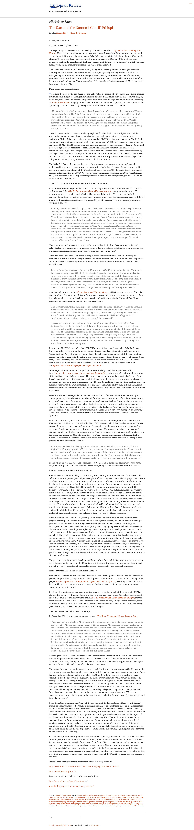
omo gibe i (130, 804)
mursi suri (122, 804)
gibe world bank (136, 802)
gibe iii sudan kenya (96, 802)
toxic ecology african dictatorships (84, 806)
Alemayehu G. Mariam (78, 33)
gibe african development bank (121, 799)
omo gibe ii (138, 804)
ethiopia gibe (120, 797)
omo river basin (54, 806)
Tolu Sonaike (94, 825)
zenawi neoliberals (127, 806)
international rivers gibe (69, 804)
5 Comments (138, 806)
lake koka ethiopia (98, 804)
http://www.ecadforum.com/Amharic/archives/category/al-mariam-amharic (84, 766)
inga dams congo (55, 804)
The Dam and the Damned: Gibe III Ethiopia (82, 28)
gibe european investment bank (77, 802)
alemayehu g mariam (113, 795)
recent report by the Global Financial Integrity (113, 598)
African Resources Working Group (92, 292)
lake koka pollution (111, 804)
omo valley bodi (66, 806)
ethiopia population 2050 (58, 799)
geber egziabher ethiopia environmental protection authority (88, 799)
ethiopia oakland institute (134, 797)
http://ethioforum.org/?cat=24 (62, 771)
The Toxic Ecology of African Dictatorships (117, 616)
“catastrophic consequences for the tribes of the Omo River (80, 373)
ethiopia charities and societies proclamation (99, 797)
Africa (58, 795)
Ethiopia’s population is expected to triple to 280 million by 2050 (85, 581)
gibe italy (106, 802)
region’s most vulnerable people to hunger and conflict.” (78, 365)
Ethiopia (63, 795)
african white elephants (97, 795)
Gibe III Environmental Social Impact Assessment (91, 191)
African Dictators (82, 795)
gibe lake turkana (116, 802)
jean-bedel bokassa (84, 804)
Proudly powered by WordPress (60, 825)
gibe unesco (127, 802)
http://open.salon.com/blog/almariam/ (66, 781)
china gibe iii (79, 797)
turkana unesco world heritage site (108, 806)
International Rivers (60, 102)
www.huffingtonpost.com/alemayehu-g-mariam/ (71, 786)
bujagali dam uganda (67, 797)
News (69, 795)
